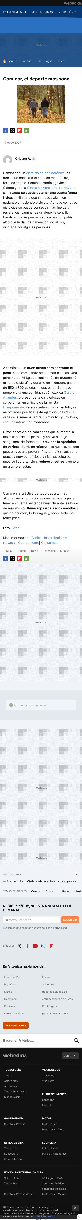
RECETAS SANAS (42, 11)
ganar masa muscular (55, 1013)
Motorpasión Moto (53, 1129)
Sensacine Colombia (54, 1188)
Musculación (12, 977)
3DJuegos (48, 1075)
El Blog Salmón (50, 1148)
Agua (49, 61)
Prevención (49, 550)
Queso (62, 61)
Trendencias (11, 1148)
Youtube (35, 945)
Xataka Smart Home (15, 1091)
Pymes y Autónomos (54, 1153)
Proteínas (10, 984)
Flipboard (19, 130)
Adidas (27, 61)
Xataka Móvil (11, 1080)
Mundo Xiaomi (12, 1096)
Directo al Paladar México (19, 1194)
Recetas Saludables (54, 991)
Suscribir (70, 919)
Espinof (46, 1105)
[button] (25, 158)
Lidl (39, 61)
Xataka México (12, 1178)
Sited (16, 528)
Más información (45, 1216)
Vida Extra (48, 1080)
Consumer (49, 543)
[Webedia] (73, 3)
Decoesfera (11, 1153)
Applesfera (10, 1086)
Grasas (34, 550)
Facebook (5, 130)
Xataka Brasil (11, 1183)
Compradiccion (13, 1158)
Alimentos (48, 984)
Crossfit (51, 891)
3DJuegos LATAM (52, 1178)
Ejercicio (13, 61)
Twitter (12, 130)
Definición (10, 1006)
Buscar (76, 1040)
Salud (66, 550)
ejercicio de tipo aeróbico (45, 173)
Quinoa (35, 891)
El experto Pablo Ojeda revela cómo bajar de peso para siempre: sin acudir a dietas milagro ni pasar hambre (43, 881)
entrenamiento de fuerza (57, 998)
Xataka (8, 1075)
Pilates (66, 891)
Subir (67, 1055)
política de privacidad (54, 927)
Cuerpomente (13, 407)
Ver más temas (16, 1025)
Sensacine (48, 1099)
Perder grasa (50, 1006)
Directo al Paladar (14, 1124)
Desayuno (10, 998)
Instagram (43, 945)
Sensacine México (53, 1183)
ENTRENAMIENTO (14, 11)
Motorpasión (49, 1124)
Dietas (22, 550)
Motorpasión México (54, 1194)
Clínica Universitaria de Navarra (51, 188)
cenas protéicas (14, 1013)
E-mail (26, 130)
